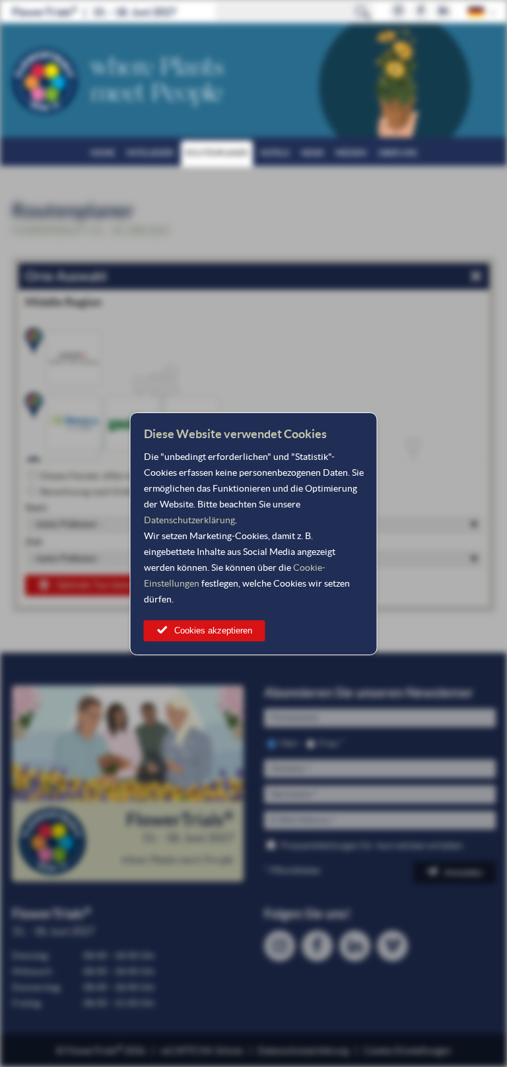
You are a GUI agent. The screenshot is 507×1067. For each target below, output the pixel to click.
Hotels (274, 152)
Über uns (397, 152)
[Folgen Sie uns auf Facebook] (420, 11)
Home (102, 152)
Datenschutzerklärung (189, 520)
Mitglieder (150, 152)
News (312, 152)
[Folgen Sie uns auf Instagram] (398, 11)
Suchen (363, 12)
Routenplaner (217, 152)
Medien (350, 152)
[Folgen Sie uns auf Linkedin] (443, 11)
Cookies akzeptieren (213, 630)
